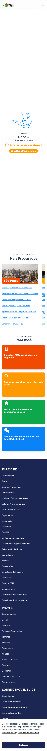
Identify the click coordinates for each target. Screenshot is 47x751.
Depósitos (6, 671)
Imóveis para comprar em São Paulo (17, 288)
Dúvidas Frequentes (11, 713)
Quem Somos (8, 696)
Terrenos (6, 637)
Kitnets (5, 654)
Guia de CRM (8, 583)
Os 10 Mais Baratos (11, 509)
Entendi (23, 745)
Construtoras (8, 589)
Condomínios (8, 475)
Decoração (7, 521)
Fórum (5, 481)
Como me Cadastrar (11, 702)
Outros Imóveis (9, 682)
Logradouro (7, 555)
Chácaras (6, 625)
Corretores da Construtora (14, 594)
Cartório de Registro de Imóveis (16, 543)
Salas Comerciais (10, 659)
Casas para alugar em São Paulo (15, 318)
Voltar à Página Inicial (25, 151)
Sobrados (6, 642)
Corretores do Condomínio (14, 600)
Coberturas (7, 648)
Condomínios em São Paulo (13, 324)
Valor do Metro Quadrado (13, 504)
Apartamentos (9, 614)
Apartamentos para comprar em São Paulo (20, 294)
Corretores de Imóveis (12, 572)
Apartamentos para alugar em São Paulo (19, 312)
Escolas (5, 560)
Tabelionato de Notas (12, 549)
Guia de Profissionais (11, 487)
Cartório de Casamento (13, 538)
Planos (5, 719)
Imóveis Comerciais (11, 676)
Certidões (6, 526)
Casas (5, 620)
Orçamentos (8, 515)
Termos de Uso (9, 732)
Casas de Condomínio (12, 631)
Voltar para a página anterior (25, 145)
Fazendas (6, 665)
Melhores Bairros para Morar (15, 498)
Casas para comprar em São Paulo (16, 300)
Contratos (7, 577)
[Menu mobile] (42, 5)
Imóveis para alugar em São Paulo (16, 306)
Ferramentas (8, 492)
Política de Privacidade (28, 732)
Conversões (7, 566)
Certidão (6, 532)
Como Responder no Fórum (14, 707)
